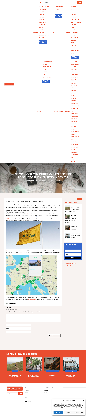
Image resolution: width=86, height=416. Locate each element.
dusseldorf (75, 106)
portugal (74, 45)
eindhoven (74, 108)
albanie (73, 6)
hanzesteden (75, 124)
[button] (83, 400)
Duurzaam (46, 64)
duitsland (74, 14)
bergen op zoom (74, 80)
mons (73, 149)
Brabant (41, 12)
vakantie (45, 74)
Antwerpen (59, 6)
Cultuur (56, 111)
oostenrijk (74, 40)
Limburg (41, 27)
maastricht (75, 144)
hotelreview (37, 208)
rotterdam (74, 160)
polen (73, 42)
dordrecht (74, 103)
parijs (73, 157)
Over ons (46, 390)
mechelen (74, 147)
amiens (73, 66)
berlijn (73, 83)
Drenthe (41, 14)
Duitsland (31, 371)
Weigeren (69, 412)
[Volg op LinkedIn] (73, 266)
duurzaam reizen (14, 300)
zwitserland (75, 50)
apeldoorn (75, 72)
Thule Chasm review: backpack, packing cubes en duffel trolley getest (15, 375)
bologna (74, 85)
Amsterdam (75, 74)
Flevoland (42, 17)
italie (72, 27)
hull (72, 129)
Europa (68, 32)
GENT (57, 9)
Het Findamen (15, 217)
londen (73, 142)
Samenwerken (47, 394)
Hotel (67, 371)
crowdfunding (9, 208)
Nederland (35, 32)
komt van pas (47, 77)
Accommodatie (47, 61)
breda (73, 88)
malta (73, 35)
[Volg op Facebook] (65, 266)
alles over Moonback (24, 208)
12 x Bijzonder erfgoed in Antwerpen (74, 228)
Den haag (74, 100)
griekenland (75, 19)
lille (72, 139)
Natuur (61, 111)
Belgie (26, 392)
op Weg (39, 111)
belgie (73, 9)
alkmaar (74, 61)
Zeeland (41, 37)
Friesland (42, 19)
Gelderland (42, 22)
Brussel (58, 12)
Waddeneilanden (44, 35)
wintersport (47, 66)
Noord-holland (44, 6)
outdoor (46, 72)
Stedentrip (67, 111)
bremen (73, 90)
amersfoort (75, 64)
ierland (73, 24)
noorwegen (75, 37)
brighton (74, 93)
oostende (74, 154)
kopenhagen (75, 131)
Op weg (26, 399)
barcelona (74, 77)
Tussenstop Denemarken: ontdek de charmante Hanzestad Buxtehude (71, 219)
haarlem (74, 121)
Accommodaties (44, 180)
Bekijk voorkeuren (79, 412)
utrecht (41, 32)
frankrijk (74, 17)
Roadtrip (46, 69)
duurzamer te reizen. (32, 299)
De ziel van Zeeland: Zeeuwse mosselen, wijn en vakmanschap (71, 375)
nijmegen (74, 152)
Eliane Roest (32, 180)
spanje (73, 48)
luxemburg (74, 32)
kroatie (73, 30)
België (52, 32)
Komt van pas (57, 180)
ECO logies (29, 213)
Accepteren (58, 412)
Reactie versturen (54, 336)
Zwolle (73, 161)
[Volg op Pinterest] (70, 266)
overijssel (42, 30)
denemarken (75, 12)
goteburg (74, 113)
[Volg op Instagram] (40, 2)
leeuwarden (75, 136)
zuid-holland (43, 9)
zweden (73, 53)
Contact (45, 392)
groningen (75, 116)
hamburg (74, 118)
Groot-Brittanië (76, 22)
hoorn (73, 126)
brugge (73, 95)
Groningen (42, 24)
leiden (73, 134)
